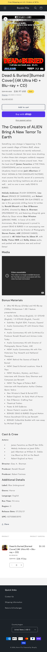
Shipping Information (13, 602)
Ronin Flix (19, 647)
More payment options (23, 120)
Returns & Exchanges (13, 608)
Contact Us (9, 596)
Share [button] (6, 524)
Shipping (5, 95)
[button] (5, 8)
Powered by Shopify (30, 647)
